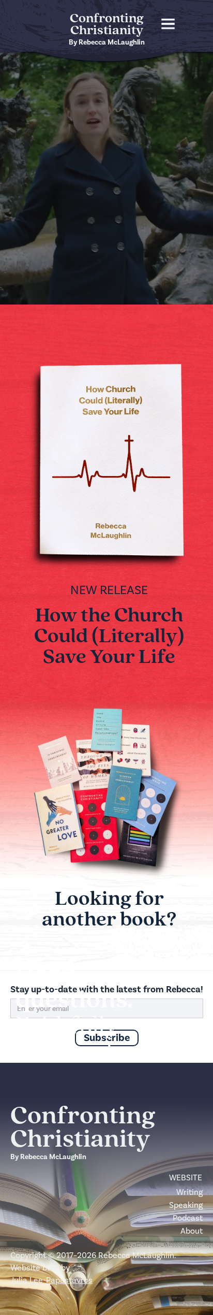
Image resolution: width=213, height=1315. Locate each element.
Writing (189, 1192)
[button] (163, 24)
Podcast (188, 1218)
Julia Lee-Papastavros (51, 1280)
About (191, 1231)
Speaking (186, 1205)
